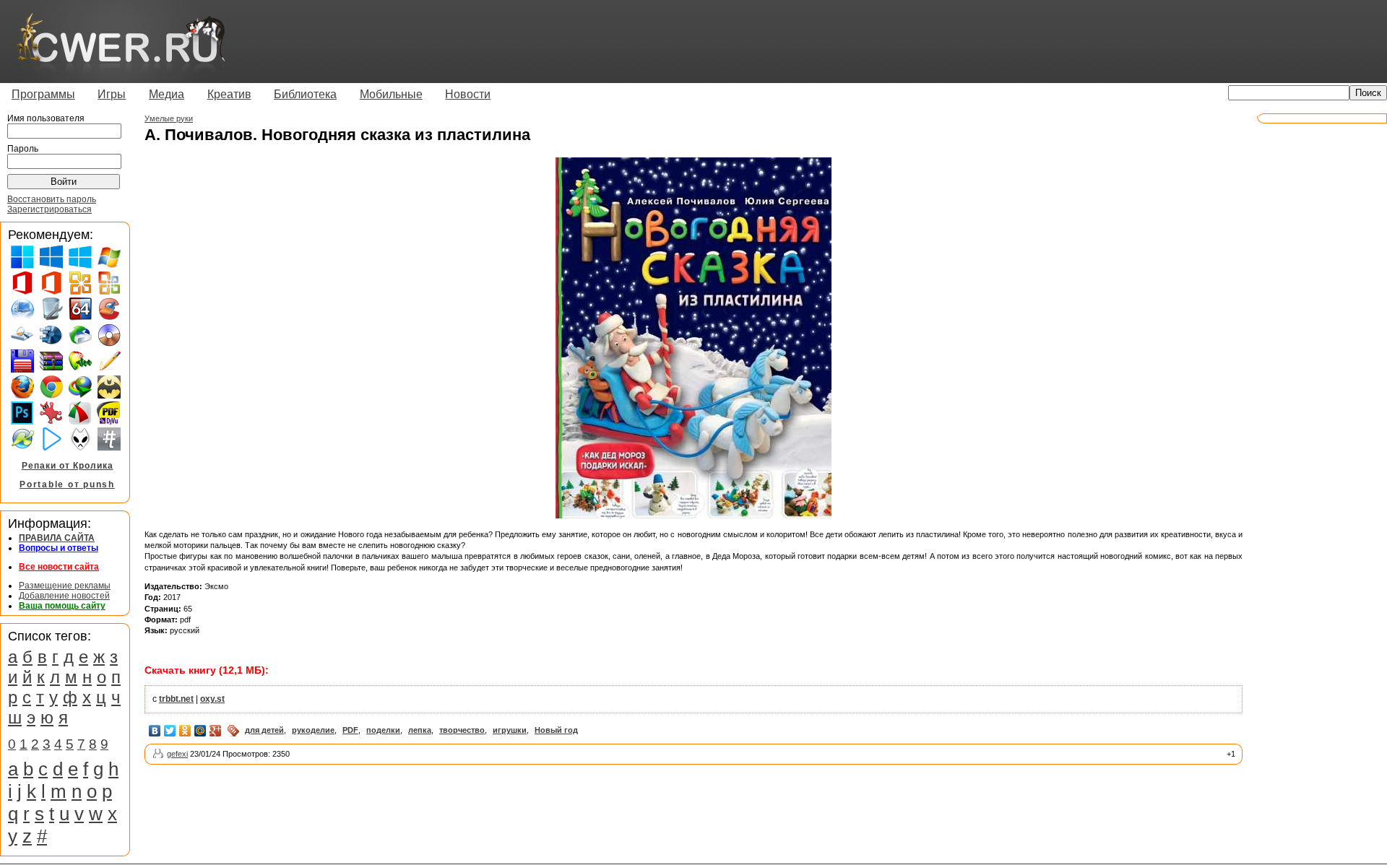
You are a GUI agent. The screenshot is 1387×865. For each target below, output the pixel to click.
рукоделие (313, 730)
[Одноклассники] (185, 730)
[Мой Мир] (200, 730)
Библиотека (305, 94)
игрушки (510, 730)
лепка (419, 730)
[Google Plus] (215, 730)
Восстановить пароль (51, 199)
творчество (462, 730)
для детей (264, 730)
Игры (112, 94)
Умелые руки (168, 118)
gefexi (177, 753)
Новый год (556, 730)
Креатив (229, 94)
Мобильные (391, 94)
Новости (468, 94)
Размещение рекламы (65, 586)
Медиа (166, 94)
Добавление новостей (64, 596)
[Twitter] (170, 730)
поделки (383, 730)
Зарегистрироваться (49, 209)
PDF (350, 730)
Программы (43, 94)
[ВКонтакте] (155, 730)
